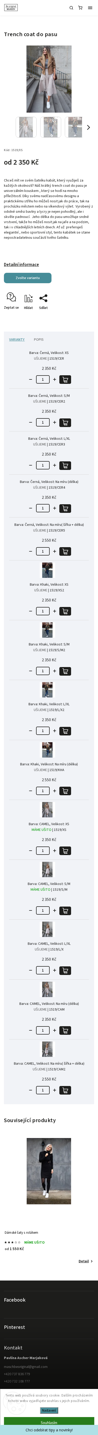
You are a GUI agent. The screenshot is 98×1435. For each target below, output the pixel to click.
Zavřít (81, 317)
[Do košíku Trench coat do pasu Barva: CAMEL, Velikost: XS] (65, 850)
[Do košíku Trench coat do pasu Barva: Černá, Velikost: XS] (65, 379)
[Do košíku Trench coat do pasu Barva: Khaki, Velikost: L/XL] (65, 731)
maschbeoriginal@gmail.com (26, 1366)
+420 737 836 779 (17, 1374)
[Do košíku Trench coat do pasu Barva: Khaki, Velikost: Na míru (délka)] (65, 791)
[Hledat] (71, 8)
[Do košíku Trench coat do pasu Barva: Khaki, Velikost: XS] (65, 611)
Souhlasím (49, 1423)
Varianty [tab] (17, 339)
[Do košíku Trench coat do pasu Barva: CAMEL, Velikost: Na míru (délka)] (65, 1030)
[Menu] (90, 8)
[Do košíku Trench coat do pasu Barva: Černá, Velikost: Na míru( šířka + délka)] (65, 551)
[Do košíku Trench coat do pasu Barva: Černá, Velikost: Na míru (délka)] (65, 508)
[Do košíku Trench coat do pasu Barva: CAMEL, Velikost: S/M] (65, 911)
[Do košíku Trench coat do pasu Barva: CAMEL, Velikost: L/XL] (65, 970)
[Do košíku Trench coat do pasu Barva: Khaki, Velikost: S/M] (65, 671)
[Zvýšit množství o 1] (54, 379)
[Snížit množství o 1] (30, 379)
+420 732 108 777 (17, 1381)
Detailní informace (21, 265)
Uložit (16, 317)
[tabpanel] (49, 1201)
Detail (84, 1261)
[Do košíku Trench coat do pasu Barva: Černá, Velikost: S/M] (65, 422)
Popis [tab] (39, 339)
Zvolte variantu (28, 278)
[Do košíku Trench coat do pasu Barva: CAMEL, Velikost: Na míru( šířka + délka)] (65, 1090)
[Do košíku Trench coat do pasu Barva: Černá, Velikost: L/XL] (65, 465)
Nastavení (49, 1410)
